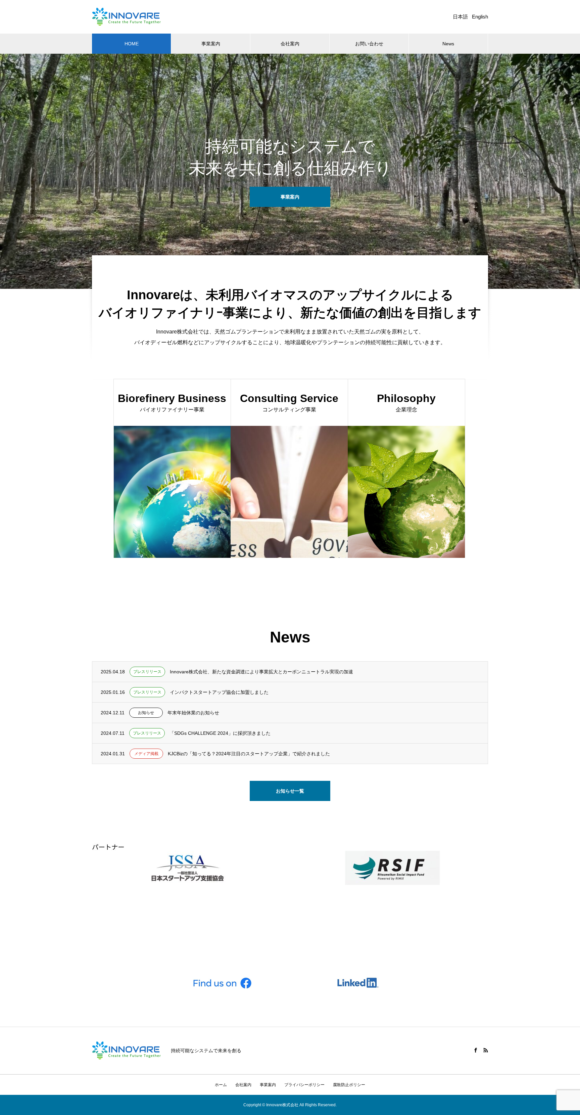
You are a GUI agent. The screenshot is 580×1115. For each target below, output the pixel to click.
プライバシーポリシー (304, 1084)
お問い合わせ (369, 43)
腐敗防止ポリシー (349, 1084)
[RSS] (485, 1050)
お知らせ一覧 (290, 791)
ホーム (221, 1084)
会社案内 (290, 43)
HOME (132, 43)
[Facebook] (475, 1050)
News (448, 43)
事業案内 (210, 43)
